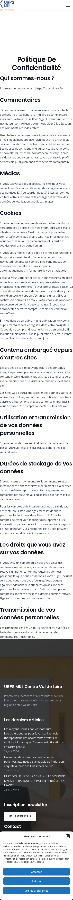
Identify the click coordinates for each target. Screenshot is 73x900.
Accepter (36, 871)
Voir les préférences (36, 890)
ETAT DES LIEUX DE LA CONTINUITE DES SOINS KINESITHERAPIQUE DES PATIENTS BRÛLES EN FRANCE (35, 780)
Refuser (36, 881)
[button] (68, 836)
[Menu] (68, 5)
